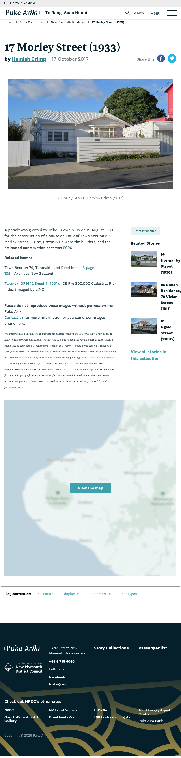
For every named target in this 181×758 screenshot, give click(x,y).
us (13, 317)
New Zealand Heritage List (55, 369)
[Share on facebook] (161, 59)
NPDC (9, 710)
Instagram (57, 684)
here (20, 323)
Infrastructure (145, 231)
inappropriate (100, 593)
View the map (90, 488)
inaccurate (45, 593)
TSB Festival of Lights (112, 717)
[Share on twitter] (172, 59)
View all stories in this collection (148, 355)
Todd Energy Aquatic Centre (155, 712)
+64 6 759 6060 (62, 661)
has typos (129, 593)
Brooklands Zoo (62, 717)
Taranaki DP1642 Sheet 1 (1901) (31, 283)
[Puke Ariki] (45, 12)
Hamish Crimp (29, 59)
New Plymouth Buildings (68, 22)
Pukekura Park (150, 721)
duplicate (71, 593)
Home (8, 22)
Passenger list (152, 648)
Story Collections (32, 22)
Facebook (57, 677)
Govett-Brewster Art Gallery (21, 719)
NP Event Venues (63, 710)
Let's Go (100, 710)
